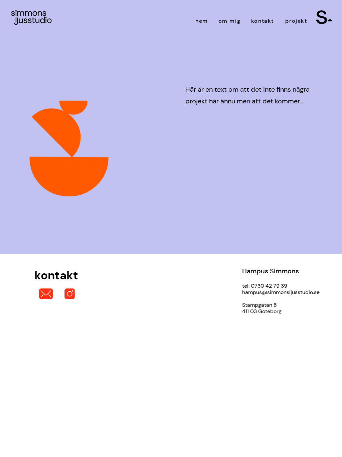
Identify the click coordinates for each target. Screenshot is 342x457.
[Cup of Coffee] (31, 17)
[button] (170, 194)
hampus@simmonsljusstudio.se (281, 292)
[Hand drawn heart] (324, 17)
